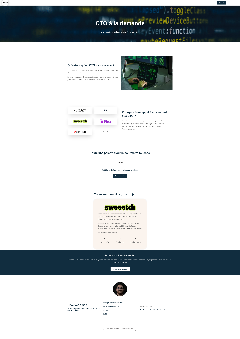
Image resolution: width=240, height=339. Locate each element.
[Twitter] (144, 309)
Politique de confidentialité (113, 303)
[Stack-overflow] (164, 309)
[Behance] (157, 309)
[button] (68, 163)
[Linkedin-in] (147, 309)
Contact (106, 310)
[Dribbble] (154, 309)
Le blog (105, 314)
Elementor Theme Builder (119, 330)
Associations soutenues (111, 306)
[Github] (160, 309)
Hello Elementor (140, 330)
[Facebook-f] (140, 309)
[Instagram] (150, 309)
